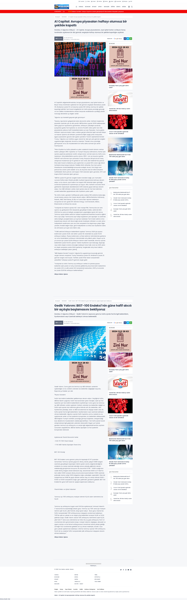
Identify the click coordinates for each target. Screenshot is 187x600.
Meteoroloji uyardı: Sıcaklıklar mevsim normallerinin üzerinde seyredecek (91, 11)
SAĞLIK (124, 6)
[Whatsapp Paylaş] (130, 38)
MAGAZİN (106, 6)
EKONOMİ (87, 6)
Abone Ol (109, 38)
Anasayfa (57, 17)
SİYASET (94, 6)
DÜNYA (118, 6)
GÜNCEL (81, 6)
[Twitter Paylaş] (128, 38)
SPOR (99, 6)
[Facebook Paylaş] (125, 38)
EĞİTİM (113, 6)
